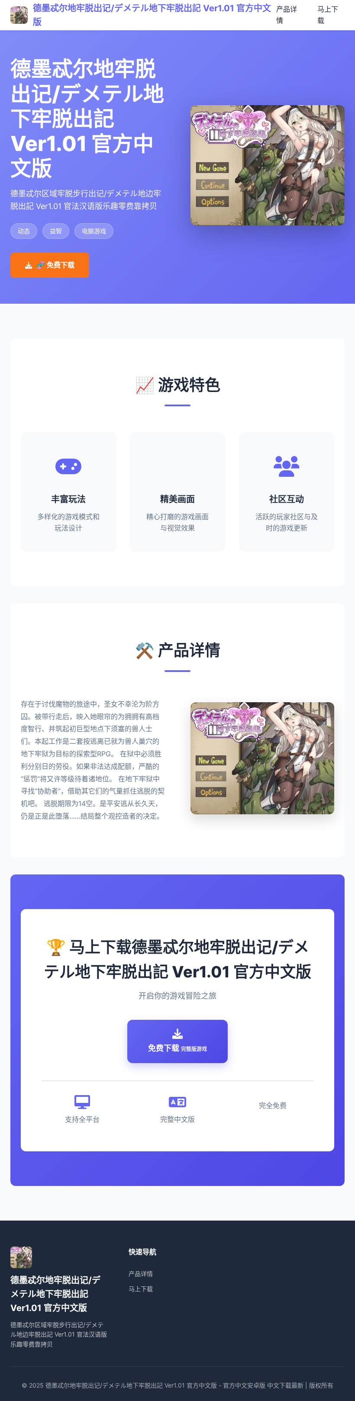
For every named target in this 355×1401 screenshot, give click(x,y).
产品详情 (141, 1273)
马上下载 (141, 1288)
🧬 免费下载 (55, 264)
